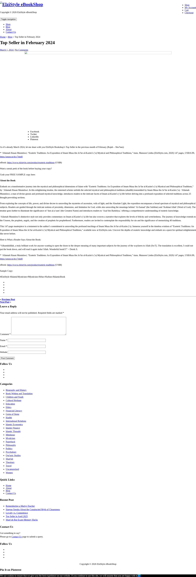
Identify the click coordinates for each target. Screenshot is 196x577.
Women (9, 472)
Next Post (4, 302)
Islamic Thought (13, 431)
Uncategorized (12, 469)
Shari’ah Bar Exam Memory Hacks (22, 520)
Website (3, 352)
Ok (139, 575)
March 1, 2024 (7, 50)
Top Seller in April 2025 (17, 516)
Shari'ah (9, 459)
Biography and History (16, 390)
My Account (190, 7)
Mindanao (10, 435)
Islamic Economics (14, 424)
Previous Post (8, 299)
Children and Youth (14, 397)
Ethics (8, 407)
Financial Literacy (14, 411)
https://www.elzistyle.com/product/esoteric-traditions (31, 162)
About (8, 29)
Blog (8, 27)
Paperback (10, 441)
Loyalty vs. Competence (17, 513)
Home (3, 37)
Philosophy (11, 445)
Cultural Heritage (13, 400)
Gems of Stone (12, 414)
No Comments (21, 50)
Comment (5, 334)
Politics (9, 448)
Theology (10, 462)
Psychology (11, 452)
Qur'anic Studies (13, 455)
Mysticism (10, 438)
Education (10, 404)
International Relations (16, 421)
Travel (8, 466)
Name (3, 340)
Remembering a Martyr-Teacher (20, 506)
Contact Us (11, 32)
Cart (187, 10)
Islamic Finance (13, 428)
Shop (187, 5)
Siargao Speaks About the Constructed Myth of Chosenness (33, 509)
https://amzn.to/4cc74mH (11, 156)
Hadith (9, 417)
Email (3, 346)
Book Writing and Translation (19, 393)
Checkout (189, 12)
